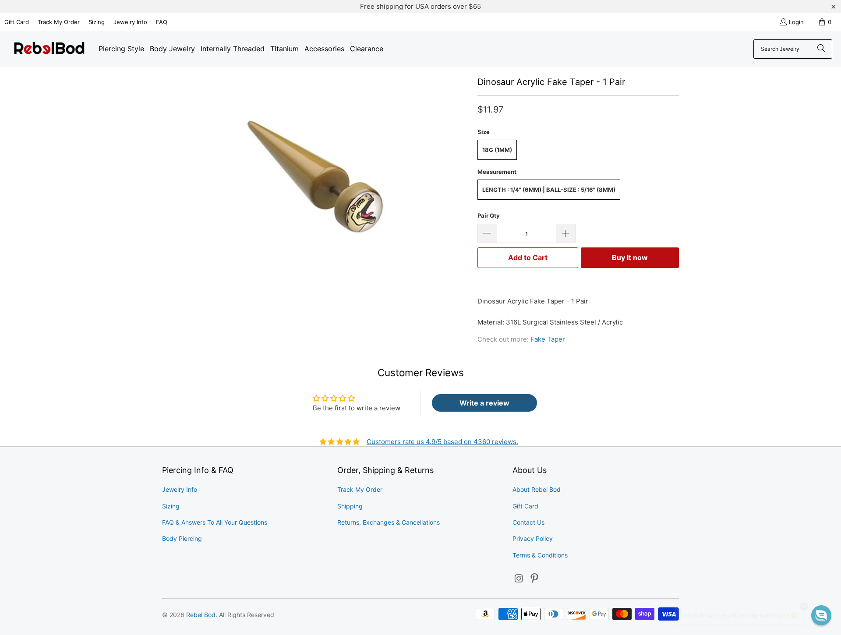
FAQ (161, 21)
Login (796, 21)
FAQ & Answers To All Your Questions (214, 522)
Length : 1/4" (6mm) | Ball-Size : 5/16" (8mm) (548, 189)
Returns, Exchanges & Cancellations (388, 522)
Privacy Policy (532, 538)
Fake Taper (547, 339)
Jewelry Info (130, 21)
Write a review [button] (484, 403)
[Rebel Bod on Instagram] (519, 578)
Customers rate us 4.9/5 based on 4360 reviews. (442, 441)
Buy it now (630, 257)
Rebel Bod (201, 614)
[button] (821, 615)
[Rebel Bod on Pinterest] (534, 578)
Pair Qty (488, 215)
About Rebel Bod (536, 489)
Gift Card (16, 21)
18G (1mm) (497, 149)
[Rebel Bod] (49, 49)
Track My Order (59, 21)
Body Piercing (182, 538)
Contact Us (528, 522)
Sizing (96, 21)
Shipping (350, 506)
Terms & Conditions (540, 555)
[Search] (821, 49)
